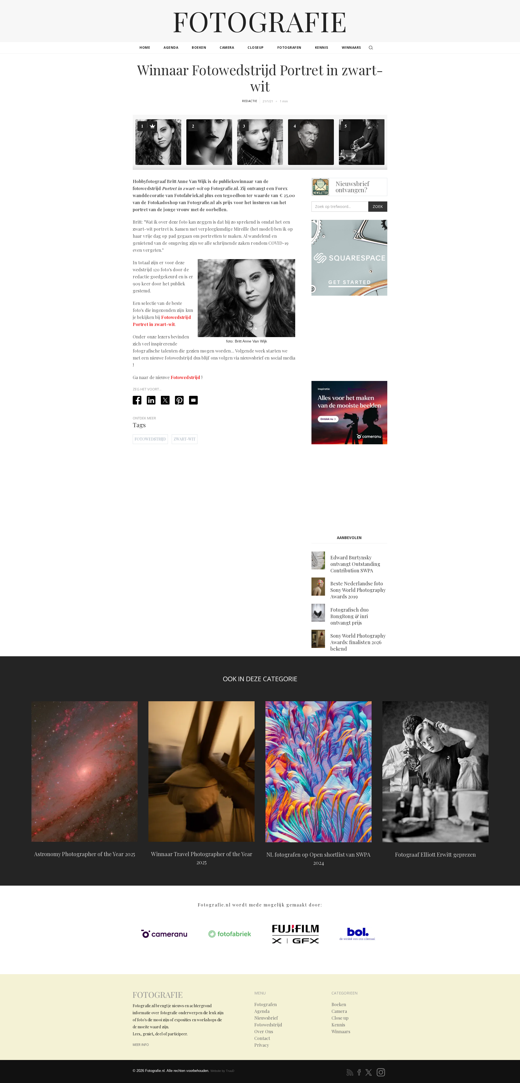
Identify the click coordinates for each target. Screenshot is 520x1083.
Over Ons (263, 1031)
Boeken (339, 1004)
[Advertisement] (356, 339)
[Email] (193, 400)
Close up (340, 1018)
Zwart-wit (185, 439)
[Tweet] (165, 400)
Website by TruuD (222, 1070)
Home (144, 47)
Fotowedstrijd (185, 377)
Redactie (249, 101)
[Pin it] (179, 400)
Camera (339, 1011)
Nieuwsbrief (266, 1018)
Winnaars (341, 1031)
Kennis (338, 1024)
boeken (199, 47)
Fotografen (265, 1004)
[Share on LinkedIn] (151, 400)
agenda (171, 47)
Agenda (261, 1011)
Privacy (261, 1045)
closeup (256, 47)
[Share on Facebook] (137, 400)
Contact (262, 1038)
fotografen (289, 47)
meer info (141, 1044)
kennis (321, 47)
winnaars (351, 47)
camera (227, 47)
